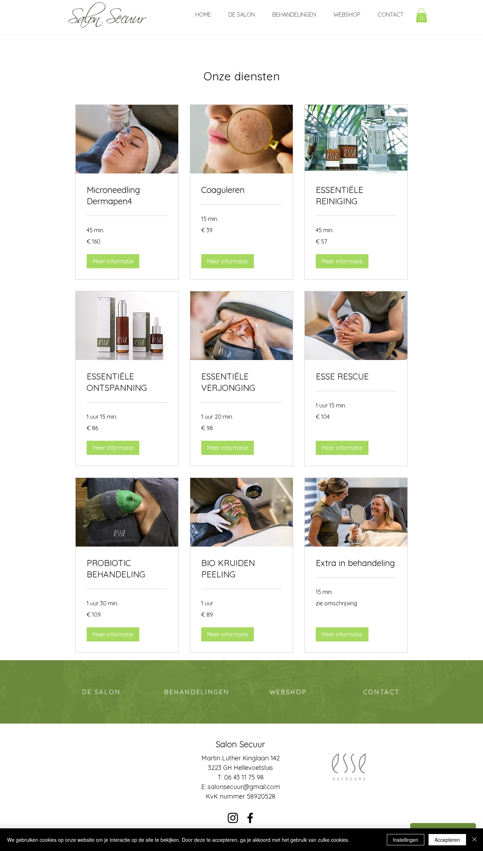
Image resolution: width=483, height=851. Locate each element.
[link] (127, 195)
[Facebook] (250, 818)
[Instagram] (233, 818)
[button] (421, 15)
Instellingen (405, 839)
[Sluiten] (474, 839)
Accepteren (447, 839)
